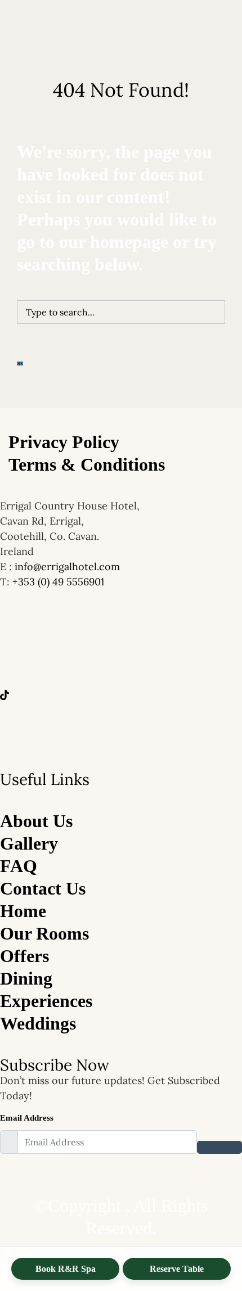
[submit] (219, 1147)
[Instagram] (121, 726)
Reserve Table (177, 1269)
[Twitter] (121, 692)
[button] (121, 253)
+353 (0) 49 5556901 (58, 581)
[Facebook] (121, 659)
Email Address (26, 1117)
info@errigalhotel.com (67, 566)
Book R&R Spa (65, 1269)
